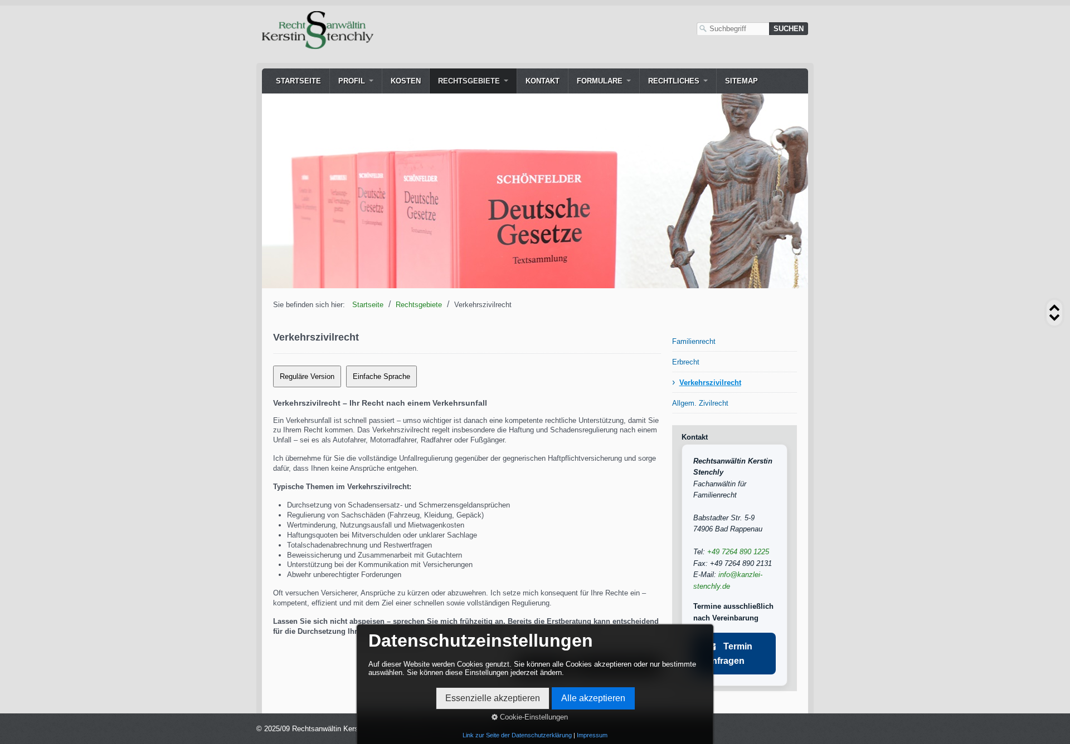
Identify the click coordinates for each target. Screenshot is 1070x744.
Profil (351, 81)
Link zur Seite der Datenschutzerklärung (517, 735)
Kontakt (543, 81)
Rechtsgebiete (469, 81)
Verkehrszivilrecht (710, 382)
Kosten (406, 81)
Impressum (592, 735)
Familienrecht (694, 341)
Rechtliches (673, 81)
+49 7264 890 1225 (738, 552)
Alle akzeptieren (593, 698)
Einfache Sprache (381, 376)
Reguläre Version (307, 376)
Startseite (298, 81)
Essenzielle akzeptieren (492, 698)
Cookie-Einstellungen (533, 717)
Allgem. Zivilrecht (700, 403)
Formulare (599, 81)
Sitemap (741, 81)
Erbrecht (685, 362)
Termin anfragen (729, 654)
